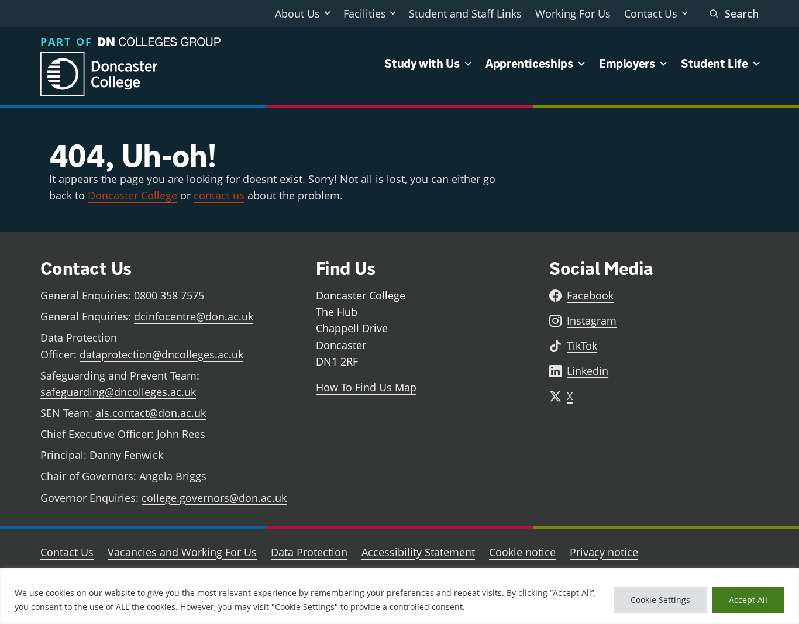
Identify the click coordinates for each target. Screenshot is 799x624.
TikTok (582, 346)
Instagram (592, 320)
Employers (627, 63)
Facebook (590, 295)
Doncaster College (132, 195)
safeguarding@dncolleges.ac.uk (118, 392)
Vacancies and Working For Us (182, 552)
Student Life (714, 63)
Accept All (748, 599)
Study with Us (421, 63)
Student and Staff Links (465, 13)
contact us (219, 195)
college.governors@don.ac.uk (214, 498)
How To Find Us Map (366, 387)
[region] (399, 596)
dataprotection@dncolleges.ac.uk (161, 354)
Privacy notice (604, 552)
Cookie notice (522, 552)
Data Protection (309, 552)
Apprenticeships (529, 63)
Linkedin (587, 371)
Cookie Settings (660, 599)
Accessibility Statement (418, 552)
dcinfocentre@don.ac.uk (193, 316)
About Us (297, 13)
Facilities (364, 13)
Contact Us (650, 13)
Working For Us (573, 13)
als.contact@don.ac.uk (150, 413)
